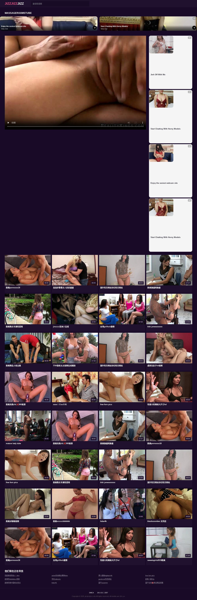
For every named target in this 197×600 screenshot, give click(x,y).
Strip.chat (4, 29)
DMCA (91, 593)
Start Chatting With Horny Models (114, 26)
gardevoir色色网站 (104, 579)
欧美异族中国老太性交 (13, 583)
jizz (14, 3)
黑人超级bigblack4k (105, 575)
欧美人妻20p (149, 579)
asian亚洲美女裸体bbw (60, 575)
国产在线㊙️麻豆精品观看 (154, 583)
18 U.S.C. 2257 (102, 593)
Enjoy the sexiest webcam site (13, 26)
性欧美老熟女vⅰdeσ (12, 575)
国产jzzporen (103, 583)
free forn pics (150, 575)
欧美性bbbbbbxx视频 (12, 579)
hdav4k (54, 583)
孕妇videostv (56, 579)
